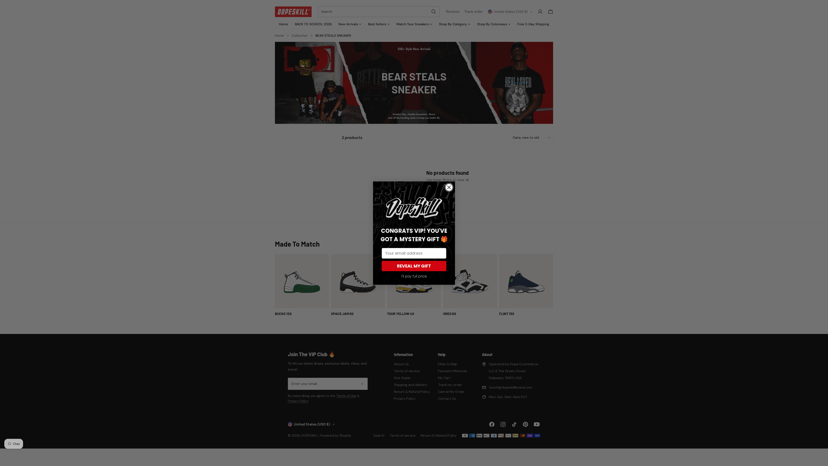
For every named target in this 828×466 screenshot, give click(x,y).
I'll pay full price (414, 276)
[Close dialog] (449, 187)
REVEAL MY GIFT (414, 266)
